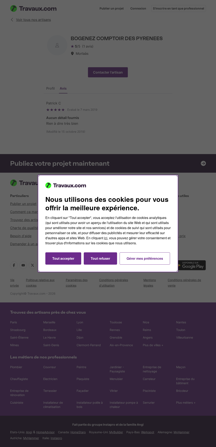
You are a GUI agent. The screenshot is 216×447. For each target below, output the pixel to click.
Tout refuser (100, 258)
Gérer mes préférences (145, 258)
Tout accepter (63, 258)
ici (105, 237)
